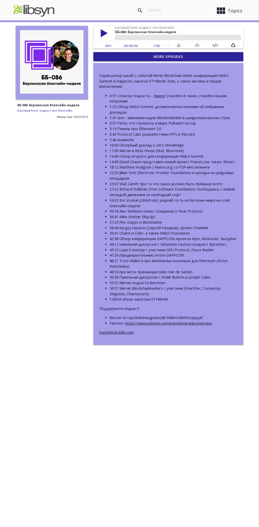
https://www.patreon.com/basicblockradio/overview (168, 323)
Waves (159, 95)
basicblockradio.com (116, 332)
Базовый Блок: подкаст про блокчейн (44, 110)
